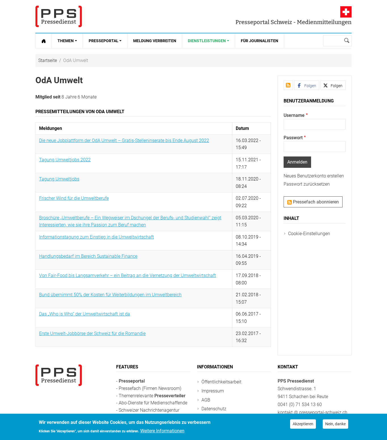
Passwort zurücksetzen (307, 184)
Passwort (293, 137)
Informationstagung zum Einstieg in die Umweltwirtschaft (96, 237)
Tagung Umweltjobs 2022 (65, 159)
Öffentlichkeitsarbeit (221, 382)
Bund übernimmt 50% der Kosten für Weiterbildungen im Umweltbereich (110, 294)
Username (294, 115)
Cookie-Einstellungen (309, 233)
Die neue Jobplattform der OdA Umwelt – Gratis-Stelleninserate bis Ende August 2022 (124, 140)
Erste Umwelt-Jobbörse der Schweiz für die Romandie (92, 333)
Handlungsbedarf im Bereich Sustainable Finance (88, 256)
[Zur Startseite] (44, 40)
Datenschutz (213, 408)
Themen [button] (66, 40)
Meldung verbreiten (154, 40)
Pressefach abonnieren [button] (315, 202)
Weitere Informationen (162, 430)
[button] (306, 85)
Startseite (47, 60)
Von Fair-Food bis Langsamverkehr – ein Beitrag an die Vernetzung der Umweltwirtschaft (127, 275)
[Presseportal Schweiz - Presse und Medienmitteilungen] (58, 16)
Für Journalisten (259, 40)
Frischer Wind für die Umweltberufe (74, 198)
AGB (205, 400)
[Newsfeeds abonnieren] (288, 85)
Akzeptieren (303, 424)
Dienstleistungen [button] (207, 40)
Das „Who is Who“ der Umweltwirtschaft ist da (84, 314)
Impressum (212, 391)
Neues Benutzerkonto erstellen (314, 176)
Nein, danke (335, 424)
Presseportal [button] (103, 40)
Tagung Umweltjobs (59, 179)
